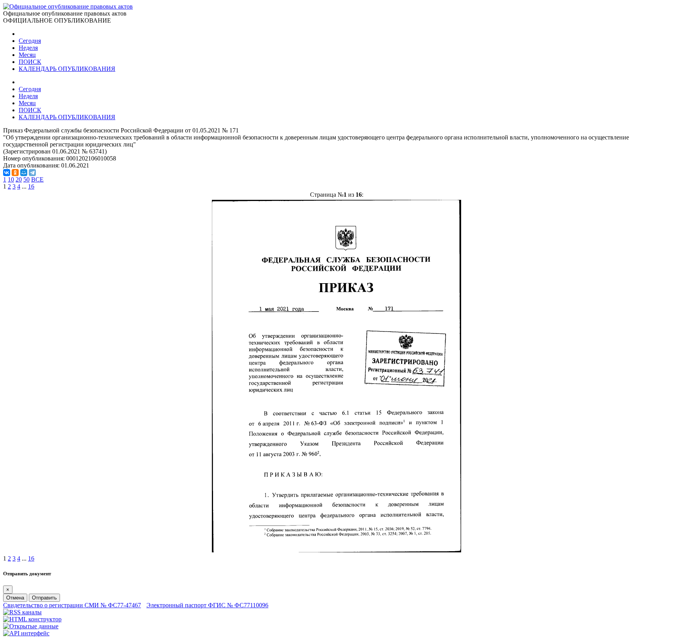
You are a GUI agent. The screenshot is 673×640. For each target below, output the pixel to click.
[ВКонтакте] (6, 172)
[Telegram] (32, 172)
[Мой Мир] (23, 172)
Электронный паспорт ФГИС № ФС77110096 (207, 605)
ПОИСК (30, 61)
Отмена (15, 598)
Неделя (28, 47)
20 (19, 179)
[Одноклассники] (15, 172)
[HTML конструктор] (32, 619)
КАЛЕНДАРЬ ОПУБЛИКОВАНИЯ (67, 68)
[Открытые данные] (30, 626)
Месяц (27, 54)
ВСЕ (37, 179)
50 (26, 179)
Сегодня (30, 40)
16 (31, 186)
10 (11, 179)
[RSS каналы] (22, 612)
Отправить (44, 598)
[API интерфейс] (26, 633)
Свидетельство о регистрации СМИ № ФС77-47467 (72, 605)
